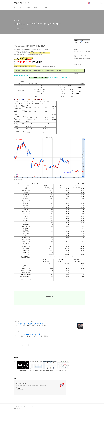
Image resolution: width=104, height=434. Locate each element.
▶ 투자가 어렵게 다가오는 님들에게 (59, 77)
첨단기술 (36, 8)
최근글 (75, 64)
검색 (86, 3)
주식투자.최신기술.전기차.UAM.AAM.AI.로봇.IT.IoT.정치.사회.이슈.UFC (31, 385)
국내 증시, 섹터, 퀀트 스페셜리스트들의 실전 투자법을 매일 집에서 (31, 325)
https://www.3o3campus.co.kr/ (22, 321)
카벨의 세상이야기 (22, 3)
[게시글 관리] (21, 345)
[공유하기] (19, 345)
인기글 (79, 64)
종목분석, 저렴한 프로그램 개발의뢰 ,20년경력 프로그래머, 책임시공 (31, 336)
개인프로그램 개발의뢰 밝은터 (31, 334)
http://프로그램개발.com (21, 332)
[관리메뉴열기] (101, 2)
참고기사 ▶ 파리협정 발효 (21, 75)
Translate (86, 42)
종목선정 (28, 8)
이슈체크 (45, 8)
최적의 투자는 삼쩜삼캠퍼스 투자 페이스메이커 (31, 324)
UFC (20, 8)
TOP (89, 407)
